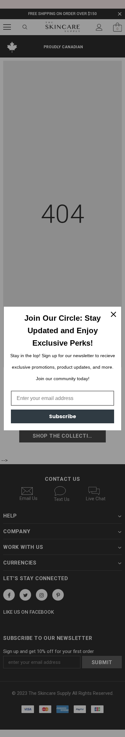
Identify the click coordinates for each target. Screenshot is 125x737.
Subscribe (62, 416)
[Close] (113, 314)
